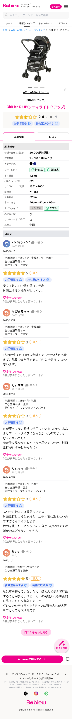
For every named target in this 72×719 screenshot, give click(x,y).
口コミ (53, 137)
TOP (5, 30)
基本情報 (19, 137)
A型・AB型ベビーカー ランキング (28, 30)
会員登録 (56, 6)
